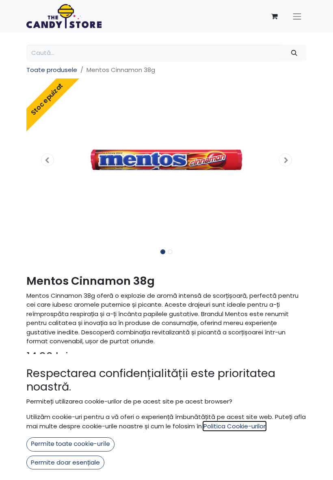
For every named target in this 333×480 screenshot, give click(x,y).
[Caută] (294, 53)
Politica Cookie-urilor (234, 426)
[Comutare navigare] (297, 16)
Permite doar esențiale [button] (65, 462)
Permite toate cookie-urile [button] (70, 444)
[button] (47, 159)
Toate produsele (51, 69)
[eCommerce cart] (274, 16)
